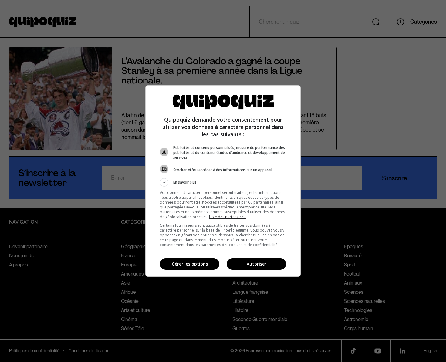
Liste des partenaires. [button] (227, 216)
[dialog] (223, 181)
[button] (223, 182)
